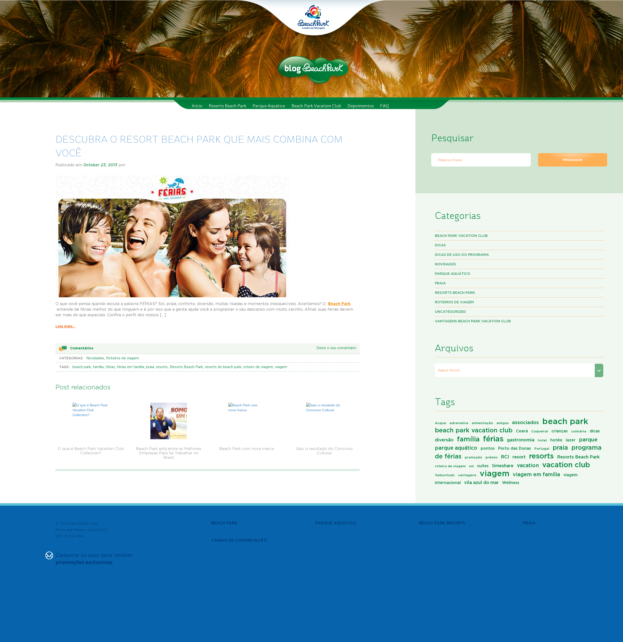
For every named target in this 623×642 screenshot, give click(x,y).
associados (525, 422)
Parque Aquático (269, 106)
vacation (528, 465)
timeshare (502, 465)
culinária (578, 431)
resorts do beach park (223, 367)
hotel (542, 440)
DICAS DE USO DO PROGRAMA (462, 254)
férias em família (130, 367)
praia (150, 367)
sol (471, 466)
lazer (571, 440)
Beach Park (339, 303)
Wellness (510, 482)
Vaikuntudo (445, 475)
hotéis (556, 440)
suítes (483, 466)
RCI (505, 456)
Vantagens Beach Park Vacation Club (473, 321)
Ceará (522, 431)
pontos (488, 448)
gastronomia (520, 439)
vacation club (566, 464)
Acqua (440, 423)
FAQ (384, 106)
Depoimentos (361, 106)
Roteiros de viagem (122, 358)
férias (110, 367)
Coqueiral (539, 431)
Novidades (95, 358)
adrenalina (458, 423)
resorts (162, 367)
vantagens (467, 475)
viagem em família (536, 474)
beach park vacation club (474, 430)
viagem (281, 367)
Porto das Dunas (514, 448)
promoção (473, 457)
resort (519, 456)
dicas (595, 431)
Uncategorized (450, 311)
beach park (82, 367)
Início (197, 106)
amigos (502, 423)
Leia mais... (65, 326)
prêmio (491, 457)
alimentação (482, 423)
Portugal (541, 448)
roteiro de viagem (258, 367)
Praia (440, 283)
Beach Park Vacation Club (316, 106)
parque (588, 439)
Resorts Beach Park (227, 106)
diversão (444, 439)
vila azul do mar (481, 482)
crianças (559, 431)
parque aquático (456, 447)
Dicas (440, 245)
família (98, 367)
